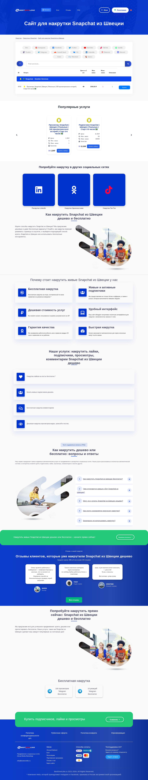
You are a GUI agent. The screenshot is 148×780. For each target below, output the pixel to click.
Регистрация (121, 10)
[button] (20, 63)
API (29, 738)
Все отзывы (74, 600)
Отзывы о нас (51, 760)
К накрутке (114, 719)
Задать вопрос (113, 756)
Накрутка (19, 38)
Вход (105, 10)
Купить (124, 87)
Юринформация (118, 733)
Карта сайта (51, 763)
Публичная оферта (59, 733)
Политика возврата (89, 733)
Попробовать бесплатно (124, 537)
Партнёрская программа (55, 758)
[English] (131, 10)
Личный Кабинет (52, 750)
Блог (48, 752)
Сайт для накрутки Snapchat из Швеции (51, 38)
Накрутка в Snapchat (30, 38)
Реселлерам (51, 755)
